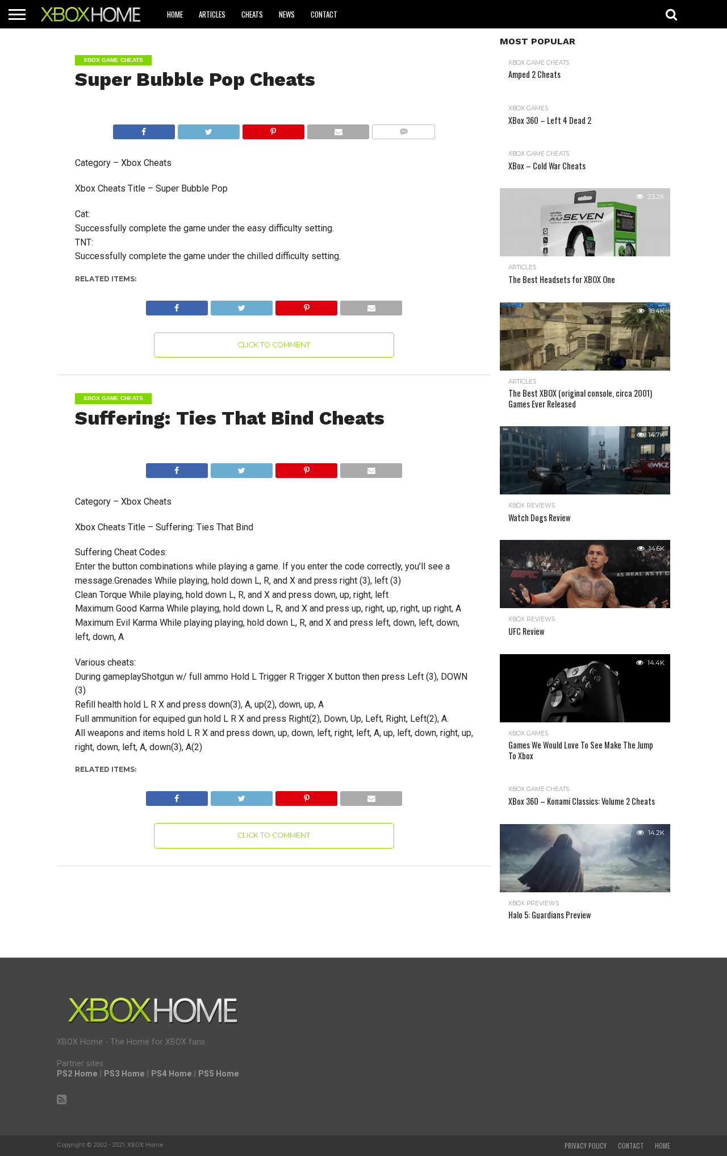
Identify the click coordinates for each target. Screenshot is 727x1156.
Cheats (252, 14)
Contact (324, 14)
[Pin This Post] (273, 128)
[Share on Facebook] (144, 128)
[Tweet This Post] (208, 128)
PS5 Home (218, 1074)
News (287, 14)
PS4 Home (171, 1074)
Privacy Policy (586, 1145)
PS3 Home (124, 1074)
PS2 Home (77, 1074)
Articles (212, 14)
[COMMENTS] (403, 128)
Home (175, 14)
